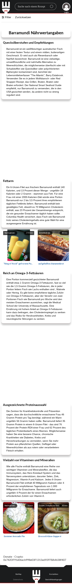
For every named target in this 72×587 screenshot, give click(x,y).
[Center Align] (52, 5)
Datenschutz (18, 579)
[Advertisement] (36, 139)
